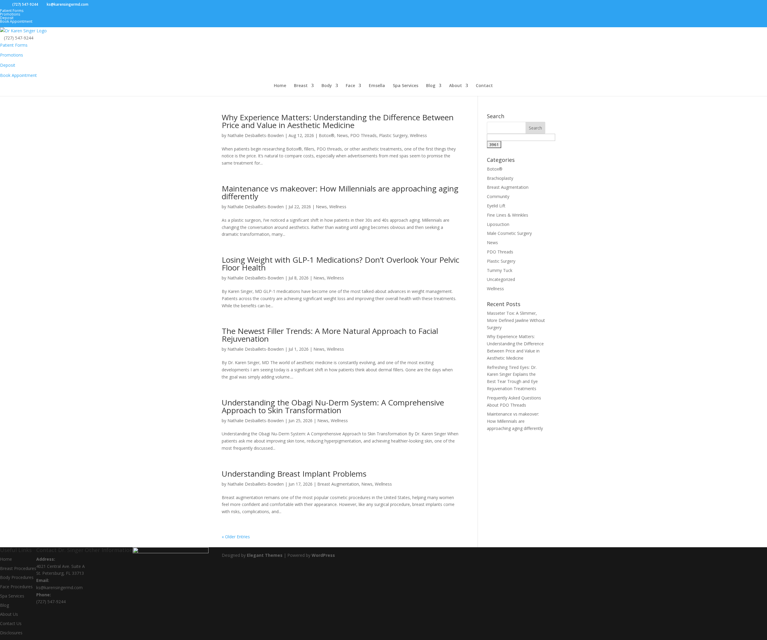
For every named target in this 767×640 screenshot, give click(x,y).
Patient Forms (11, 10)
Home (280, 85)
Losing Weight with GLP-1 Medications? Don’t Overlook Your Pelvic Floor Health (340, 263)
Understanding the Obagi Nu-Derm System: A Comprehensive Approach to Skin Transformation (333, 406)
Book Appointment (16, 21)
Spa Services (405, 85)
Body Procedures (17, 577)
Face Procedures (16, 586)
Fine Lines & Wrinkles (507, 215)
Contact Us (11, 623)
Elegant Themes (265, 555)
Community (498, 196)
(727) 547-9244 (51, 601)
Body (326, 85)
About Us (9, 614)
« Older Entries (236, 536)
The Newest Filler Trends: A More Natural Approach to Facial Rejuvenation (330, 335)
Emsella (377, 85)
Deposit (6, 17)
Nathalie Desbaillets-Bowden (255, 135)
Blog (430, 85)
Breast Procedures (18, 568)
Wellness (418, 135)
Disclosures (11, 633)
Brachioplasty (500, 178)
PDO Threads (363, 135)
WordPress (323, 555)
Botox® (326, 135)
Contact (484, 85)
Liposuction (498, 224)
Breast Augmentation (338, 484)
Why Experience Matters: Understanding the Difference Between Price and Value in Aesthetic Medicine (338, 121)
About (455, 85)
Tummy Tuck (499, 270)
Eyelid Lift (496, 206)
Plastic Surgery (393, 135)
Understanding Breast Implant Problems (294, 473)
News (342, 135)
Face (350, 85)
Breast (301, 85)
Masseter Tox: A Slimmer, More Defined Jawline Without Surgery (516, 320)
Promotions (10, 14)
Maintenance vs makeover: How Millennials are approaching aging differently (340, 192)
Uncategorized (501, 279)
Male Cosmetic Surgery (509, 233)
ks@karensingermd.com (59, 587)
